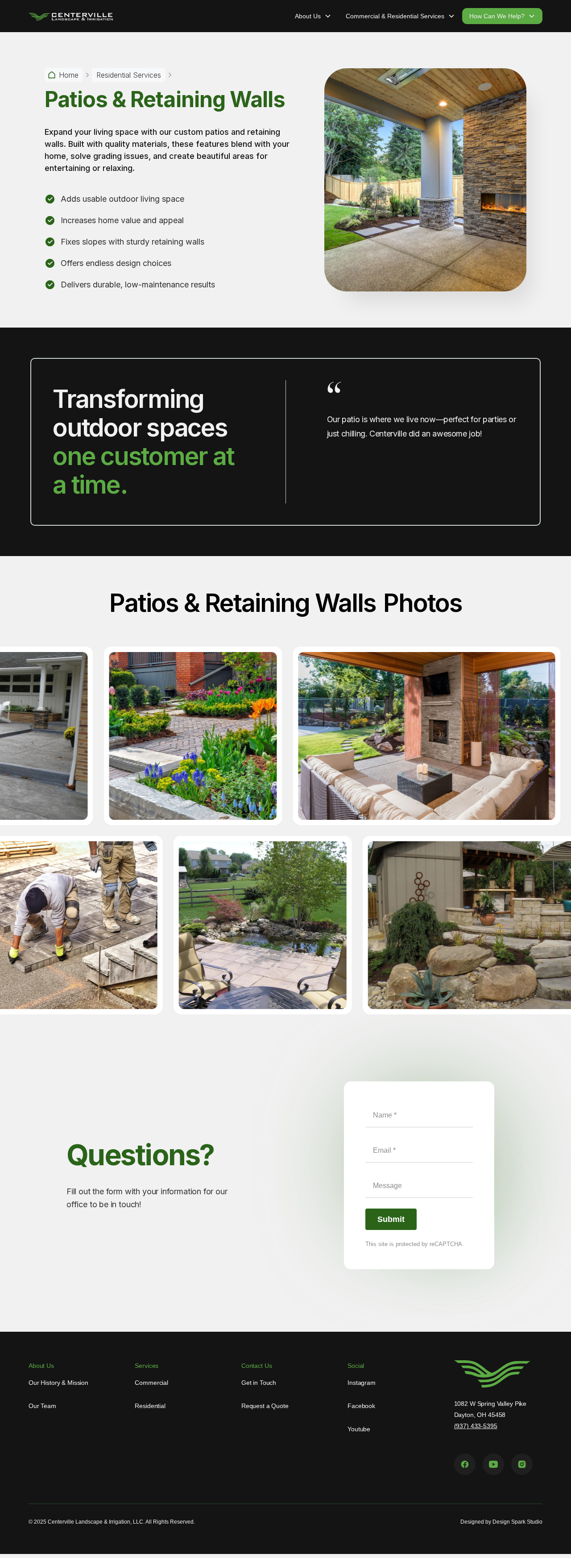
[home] (71, 16)
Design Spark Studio (517, 1522)
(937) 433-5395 (475, 1425)
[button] (313, 16)
